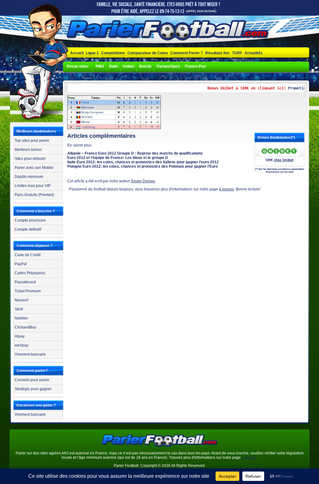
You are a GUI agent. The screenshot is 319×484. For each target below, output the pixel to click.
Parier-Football (169, 31)
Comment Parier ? (186, 53)
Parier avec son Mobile (34, 167)
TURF (237, 53)
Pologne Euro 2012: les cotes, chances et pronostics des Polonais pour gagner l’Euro (142, 166)
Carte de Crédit (27, 255)
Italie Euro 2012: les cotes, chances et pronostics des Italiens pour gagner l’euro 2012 (143, 162)
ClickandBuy (25, 327)
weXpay (21, 345)
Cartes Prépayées (30, 273)
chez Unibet (283, 160)
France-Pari (195, 66)
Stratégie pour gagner (33, 389)
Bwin (113, 66)
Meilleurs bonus (28, 149)
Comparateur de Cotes (147, 53)
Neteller (21, 318)
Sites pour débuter (30, 158)
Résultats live (217, 53)
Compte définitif (28, 229)
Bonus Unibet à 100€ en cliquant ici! (241, 88)
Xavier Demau (143, 181)
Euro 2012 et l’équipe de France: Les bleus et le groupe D (117, 158)
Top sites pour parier (32, 140)
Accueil (76, 53)
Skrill (19, 309)
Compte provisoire (30, 220)
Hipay (20, 336)
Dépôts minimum (29, 177)
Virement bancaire (30, 354)
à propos (226, 189)
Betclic (145, 66)
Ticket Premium (28, 291)
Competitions (113, 53)
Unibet (128, 66)
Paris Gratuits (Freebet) (34, 195)
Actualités (254, 53)
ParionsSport (168, 66)
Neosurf (21, 300)
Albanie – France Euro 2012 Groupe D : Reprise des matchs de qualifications (135, 153)
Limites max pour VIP (32, 186)
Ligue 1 (92, 53)
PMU (100, 66)
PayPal (21, 264)
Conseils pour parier (32, 380)
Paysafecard (25, 282)
